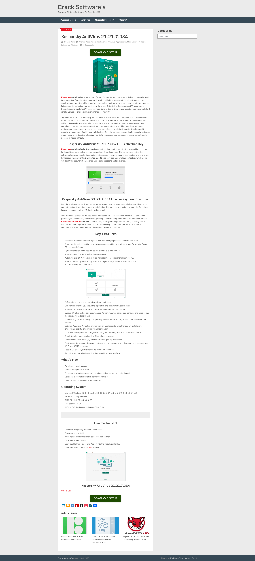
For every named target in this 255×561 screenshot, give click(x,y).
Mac (129, 42)
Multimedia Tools (68, 19)
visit (90, 447)
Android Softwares (99, 42)
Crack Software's (82, 7)
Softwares (65, 45)
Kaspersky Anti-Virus (71, 221)
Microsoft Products (103, 19)
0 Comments (88, 45)
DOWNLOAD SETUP (105, 52)
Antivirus (85, 19)
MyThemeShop (176, 558)
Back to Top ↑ (190, 558)
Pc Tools (142, 42)
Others (122, 19)
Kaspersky (66, 97)
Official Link (66, 491)
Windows (74, 45)
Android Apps (84, 42)
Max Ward (71, 42)
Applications (121, 42)
